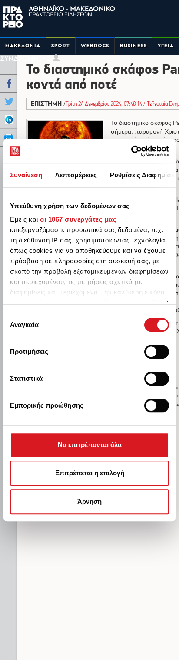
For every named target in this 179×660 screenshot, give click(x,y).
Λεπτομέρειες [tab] (76, 175)
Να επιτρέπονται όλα (90, 444)
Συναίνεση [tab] (26, 175)
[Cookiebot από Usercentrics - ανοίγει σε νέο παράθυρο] (131, 151)
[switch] (156, 352)
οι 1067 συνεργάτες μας (78, 219)
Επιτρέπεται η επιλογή (89, 473)
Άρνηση (89, 501)
